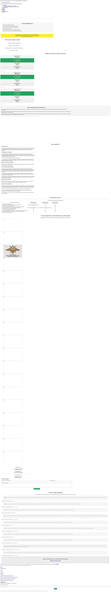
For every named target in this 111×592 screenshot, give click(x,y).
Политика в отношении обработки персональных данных (8, 577)
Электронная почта (53, 480)
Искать (55, 588)
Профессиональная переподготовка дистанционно (7, 578)
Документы (2, 574)
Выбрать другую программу (55, 560)
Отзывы (1, 571)
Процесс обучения (3, 568)
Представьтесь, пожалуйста (6, 480)
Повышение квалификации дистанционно (6, 580)
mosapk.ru (57, 564)
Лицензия (1, 572)
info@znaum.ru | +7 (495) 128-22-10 (22, 0)
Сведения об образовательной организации (6, 575)
